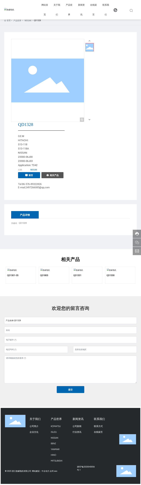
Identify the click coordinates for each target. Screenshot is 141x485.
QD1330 (111, 275)
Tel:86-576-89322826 (30, 184)
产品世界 (17, 20)
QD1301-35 (12, 275)
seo (55, 471)
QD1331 (77, 275)
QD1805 (44, 275)
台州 (52, 471)
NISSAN (28, 20)
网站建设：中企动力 (40, 471)
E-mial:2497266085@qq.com (34, 187)
